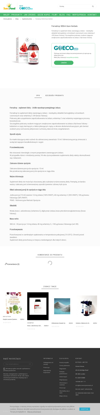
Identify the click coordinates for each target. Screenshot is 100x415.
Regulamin (62, 368)
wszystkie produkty (72, 57)
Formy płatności (64, 365)
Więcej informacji (34, 412)
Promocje (46, 367)
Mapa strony (63, 396)
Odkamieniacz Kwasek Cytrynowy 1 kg (61, 323)
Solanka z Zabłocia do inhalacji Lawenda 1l (87, 323)
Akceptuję (84, 409)
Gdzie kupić (63, 376)
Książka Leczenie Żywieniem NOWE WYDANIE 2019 (16, 319)
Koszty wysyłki (64, 362)
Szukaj (94, 6)
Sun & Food (7, 316)
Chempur (30, 323)
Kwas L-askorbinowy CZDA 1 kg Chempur (38, 326)
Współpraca (63, 380)
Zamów (64, 63)
